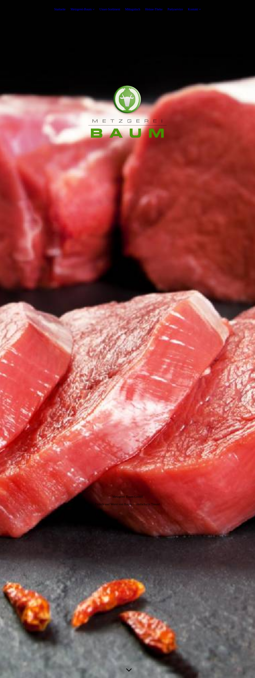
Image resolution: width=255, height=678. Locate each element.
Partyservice (175, 9)
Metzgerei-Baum (81, 9)
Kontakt (193, 9)
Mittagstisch (132, 9)
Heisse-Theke (154, 9)
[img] (127, 339)
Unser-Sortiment (109, 9)
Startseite (60, 9)
